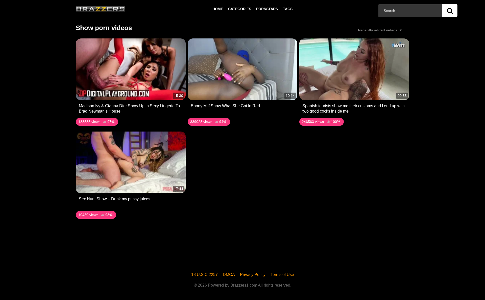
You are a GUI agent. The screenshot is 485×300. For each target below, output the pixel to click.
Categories (239, 9)
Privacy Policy (252, 274)
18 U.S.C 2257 (204, 274)
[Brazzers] (111, 9)
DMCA (229, 274)
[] (449, 10)
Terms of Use (282, 274)
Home (217, 9)
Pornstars (267, 9)
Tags (288, 9)
